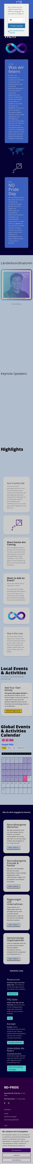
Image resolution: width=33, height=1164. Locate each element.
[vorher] (3, 740)
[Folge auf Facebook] (4, 1103)
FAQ (10, 1018)
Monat (4, 748)
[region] (16, 1146)
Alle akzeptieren (16, 1150)
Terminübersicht (21, 748)
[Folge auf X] (8, 1103)
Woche (9, 748)
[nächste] (7, 740)
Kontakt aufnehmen (15, 1043)
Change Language (16, 26)
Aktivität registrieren (13, 711)
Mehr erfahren (14, 848)
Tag (14, 748)
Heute (11, 740)
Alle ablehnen (16, 1160)
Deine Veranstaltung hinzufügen (16, 1068)
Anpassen (16, 1155)
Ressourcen (13, 994)
